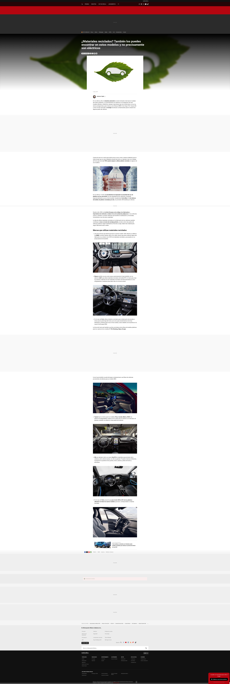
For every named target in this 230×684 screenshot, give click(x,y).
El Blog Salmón (143, 658)
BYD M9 (112, 623)
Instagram (141, 4)
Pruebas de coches (108, 631)
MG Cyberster (134, 623)
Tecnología (107, 633)
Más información (116, 682)
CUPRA (110, 32)
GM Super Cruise (108, 639)
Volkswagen (101, 32)
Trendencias (133, 658)
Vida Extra (93, 660)
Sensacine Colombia (104, 675)
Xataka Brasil (84, 675)
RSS (131, 642)
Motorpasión (123, 658)
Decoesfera (133, 660)
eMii (83, 639)
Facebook (139, 4)
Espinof (102, 660)
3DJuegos (93, 658)
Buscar (146, 648)
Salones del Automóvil (84, 634)
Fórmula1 (84, 631)
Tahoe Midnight (108, 637)
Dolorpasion (84, 637)
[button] (101, 96)
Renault (124, 32)
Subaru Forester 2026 (142, 623)
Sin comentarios (86, 53)
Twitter (143, 4)
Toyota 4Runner (127, 623)
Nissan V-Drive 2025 (105, 623)
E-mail (96, 53)
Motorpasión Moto (124, 660)
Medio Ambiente (110, 552)
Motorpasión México (124, 673)
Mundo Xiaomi (84, 665)
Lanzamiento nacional (97, 637)
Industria (93, 4)
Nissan (96, 32)
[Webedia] (146, 1)
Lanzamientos (112, 4)
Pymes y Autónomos (144, 660)
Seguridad (95, 633)
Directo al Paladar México (114, 674)
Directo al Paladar (114, 658)
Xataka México (84, 673)
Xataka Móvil (84, 660)
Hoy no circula (102, 4)
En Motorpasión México (116, 542)
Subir (145, 653)
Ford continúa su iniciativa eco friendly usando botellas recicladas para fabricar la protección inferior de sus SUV (123, 545)
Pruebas (87, 4)
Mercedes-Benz (119, 32)
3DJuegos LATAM (95, 673)
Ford (114, 32)
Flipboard (94, 53)
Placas (92, 32)
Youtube (145, 4)
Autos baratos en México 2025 (95, 623)
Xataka (83, 658)
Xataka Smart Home (85, 664)
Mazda (106, 32)
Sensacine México (104, 673)
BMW (99, 552)
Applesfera (84, 662)
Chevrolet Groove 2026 (119, 623)
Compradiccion (133, 662)
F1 (118, 4)
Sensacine (103, 658)
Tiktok (148, 4)
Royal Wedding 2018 (97, 639)
